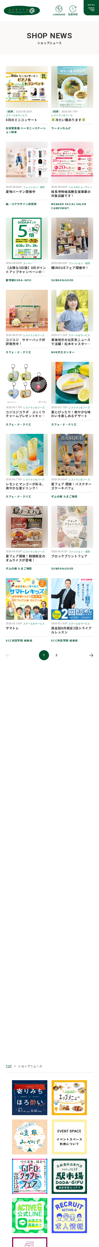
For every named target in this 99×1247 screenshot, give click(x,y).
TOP (9, 1066)
